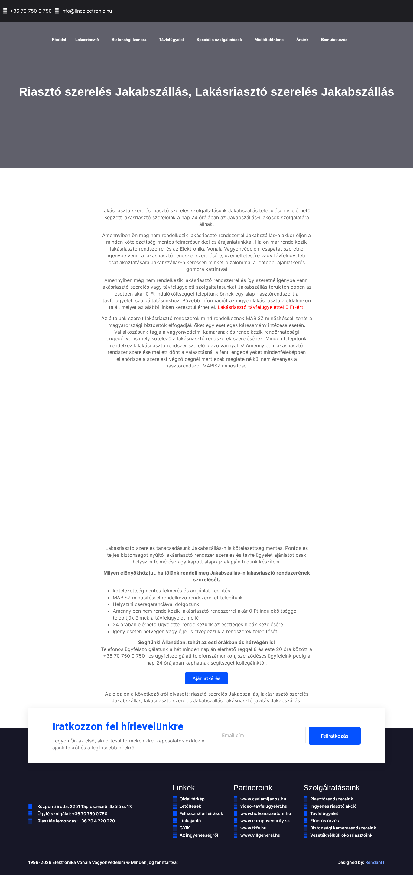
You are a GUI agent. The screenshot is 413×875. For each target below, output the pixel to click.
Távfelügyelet (171, 39)
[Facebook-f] (366, 11)
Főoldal (59, 39)
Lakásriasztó (87, 39)
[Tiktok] (380, 11)
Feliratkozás (335, 736)
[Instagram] (407, 11)
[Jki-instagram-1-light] (78, 833)
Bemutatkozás (334, 39)
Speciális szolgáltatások (219, 39)
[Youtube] (393, 11)
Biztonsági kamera (129, 39)
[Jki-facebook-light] (31, 833)
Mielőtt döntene (269, 39)
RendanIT (375, 862)
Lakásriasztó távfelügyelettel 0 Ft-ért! (261, 307)
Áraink (302, 39)
